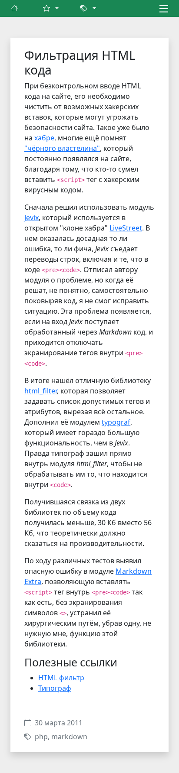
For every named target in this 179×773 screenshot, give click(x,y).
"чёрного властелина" (62, 148)
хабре (44, 138)
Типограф (54, 688)
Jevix (31, 217)
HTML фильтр (61, 677)
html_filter (40, 391)
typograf (116, 422)
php (41, 736)
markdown (69, 736)
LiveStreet (125, 228)
